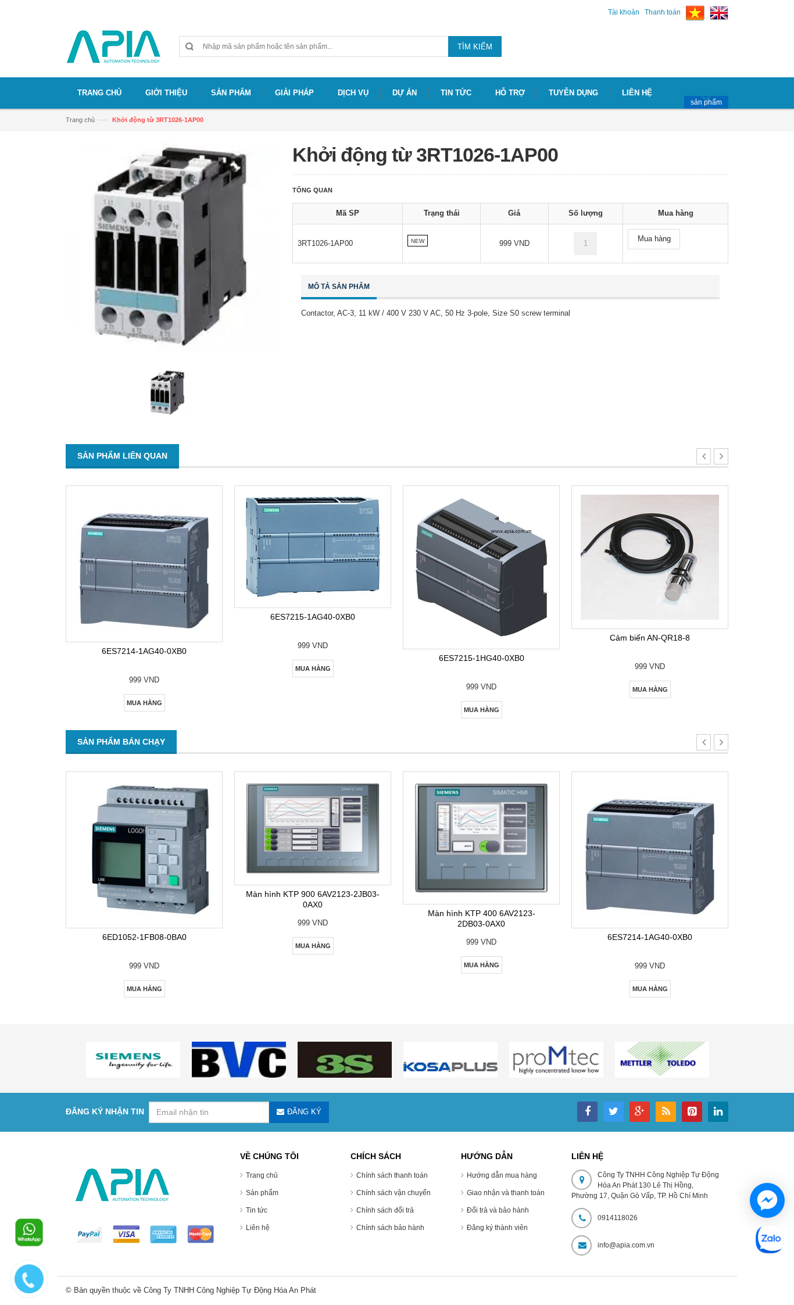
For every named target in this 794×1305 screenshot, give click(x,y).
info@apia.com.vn (626, 1245)
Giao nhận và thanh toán (506, 1193)
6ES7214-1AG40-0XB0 (144, 651)
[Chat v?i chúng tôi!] (767, 1200)
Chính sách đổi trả (385, 1210)
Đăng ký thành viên (497, 1228)
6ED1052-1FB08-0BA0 (144, 937)
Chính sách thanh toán (392, 1175)
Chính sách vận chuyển (393, 1193)
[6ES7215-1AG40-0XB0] (313, 547)
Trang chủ (80, 119)
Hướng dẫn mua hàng (502, 1175)
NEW (417, 241)
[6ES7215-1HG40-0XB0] (481, 567)
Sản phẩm (262, 1193)
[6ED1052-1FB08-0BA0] (144, 850)
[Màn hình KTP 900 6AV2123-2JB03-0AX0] (313, 828)
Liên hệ (258, 1228)
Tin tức (256, 1210)
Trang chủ (262, 1175)
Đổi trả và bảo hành (498, 1210)
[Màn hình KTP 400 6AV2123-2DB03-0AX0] (481, 838)
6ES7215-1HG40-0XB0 (481, 658)
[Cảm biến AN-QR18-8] (650, 557)
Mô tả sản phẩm (339, 287)
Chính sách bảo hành (390, 1228)
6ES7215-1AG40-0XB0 (312, 616)
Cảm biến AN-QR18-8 (650, 637)
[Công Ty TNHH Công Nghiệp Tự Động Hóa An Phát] (114, 51)
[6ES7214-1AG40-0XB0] (144, 564)
